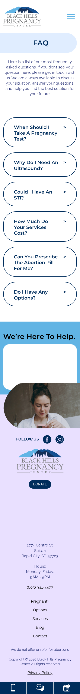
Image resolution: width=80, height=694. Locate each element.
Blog (40, 627)
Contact (40, 636)
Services (40, 618)
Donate (40, 484)
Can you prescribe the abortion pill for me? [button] (40, 262)
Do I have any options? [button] (40, 295)
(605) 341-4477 (40, 587)
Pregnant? (40, 601)
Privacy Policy (40, 672)
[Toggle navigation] (71, 16)
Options (40, 610)
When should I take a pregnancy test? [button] (40, 133)
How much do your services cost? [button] (40, 227)
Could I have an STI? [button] (40, 195)
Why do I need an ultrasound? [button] (40, 165)
